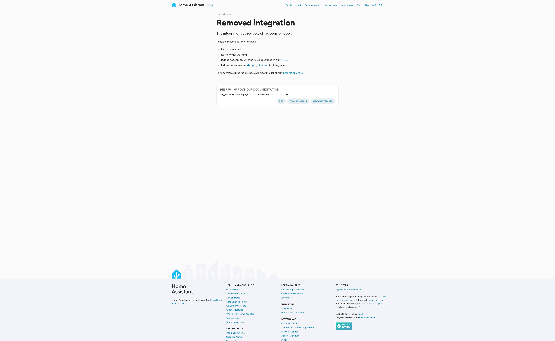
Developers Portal (235, 293)
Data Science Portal (236, 301)
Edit (281, 101)
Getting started (293, 5)
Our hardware (330, 5)
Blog (359, 5)
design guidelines (258, 65)
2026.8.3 (209, 5)
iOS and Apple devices (292, 289)
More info (228, 14)
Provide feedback (298, 101)
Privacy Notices (289, 323)
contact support (374, 303)
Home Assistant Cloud (293, 312)
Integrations (347, 5)
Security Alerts (234, 336)
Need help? (370, 5)
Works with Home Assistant (240, 313)
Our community (234, 317)
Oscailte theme (367, 317)
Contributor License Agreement (298, 327)
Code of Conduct (290, 335)
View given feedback (323, 101)
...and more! (286, 297)
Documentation (312, 5)
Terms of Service (289, 331)
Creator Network (235, 309)
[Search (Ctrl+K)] (381, 5)
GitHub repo (232, 289)
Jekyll (360, 313)
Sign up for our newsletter (349, 289)
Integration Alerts (235, 332)
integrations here (292, 72)
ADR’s (284, 59)
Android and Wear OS (292, 293)
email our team (376, 299)
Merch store (287, 308)
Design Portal (233, 297)
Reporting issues (235, 321)
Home (219, 14)
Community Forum (236, 305)
